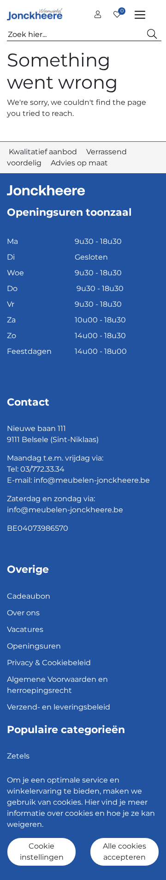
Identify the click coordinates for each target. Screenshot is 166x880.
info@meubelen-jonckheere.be (92, 480)
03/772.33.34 (42, 469)
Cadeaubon (28, 596)
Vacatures (25, 629)
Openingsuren (34, 646)
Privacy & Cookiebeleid (49, 662)
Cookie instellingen (42, 852)
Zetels (18, 756)
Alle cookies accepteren (124, 852)
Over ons (23, 612)
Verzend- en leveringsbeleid (58, 707)
